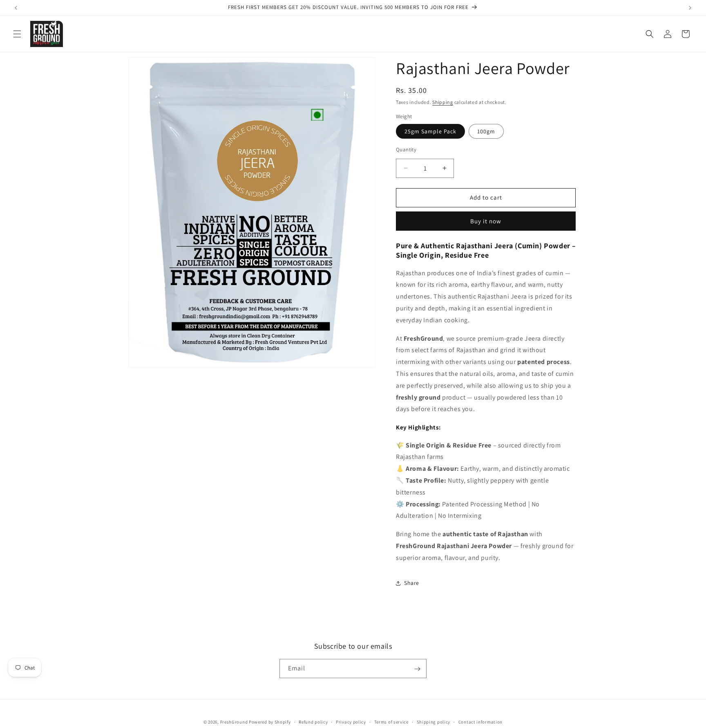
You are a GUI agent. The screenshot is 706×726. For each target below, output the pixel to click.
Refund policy (313, 721)
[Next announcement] (690, 8)
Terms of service (391, 721)
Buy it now (485, 221)
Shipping (442, 102)
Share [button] (411, 583)
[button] (17, 34)
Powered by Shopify (270, 722)
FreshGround (234, 722)
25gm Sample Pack (430, 131)
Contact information (480, 721)
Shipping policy (434, 721)
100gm (486, 131)
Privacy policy (351, 721)
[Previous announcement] (16, 8)
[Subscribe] (417, 669)
